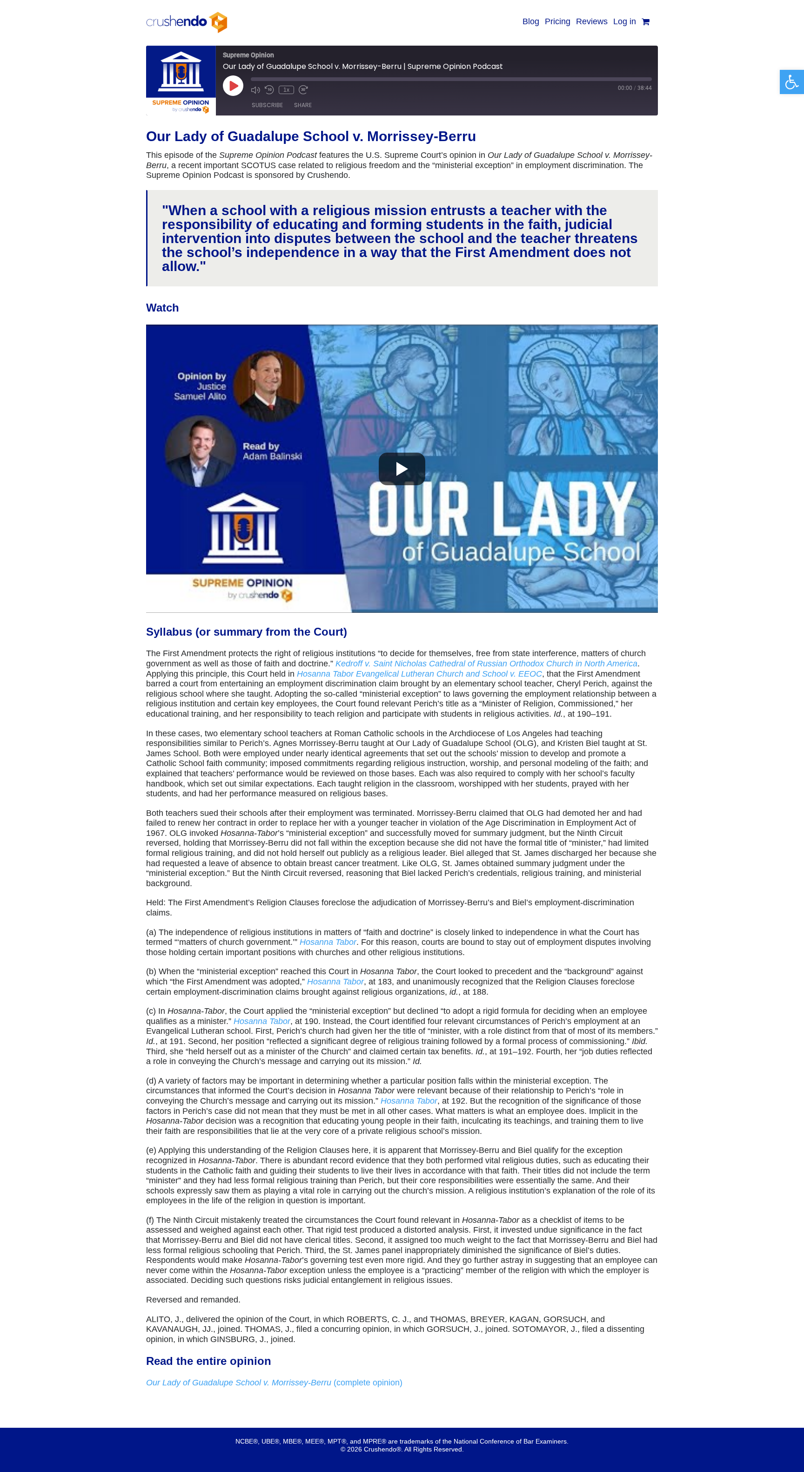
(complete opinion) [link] (274, 1382)
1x (286, 90)
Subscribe (267, 105)
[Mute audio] (255, 90)
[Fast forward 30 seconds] (303, 90)
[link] (792, 82)
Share (303, 105)
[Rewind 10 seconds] (269, 90)
